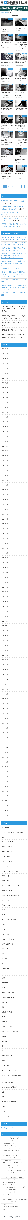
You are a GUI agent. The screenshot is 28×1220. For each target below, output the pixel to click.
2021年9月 (5, 635)
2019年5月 (5, 771)
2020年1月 (5, 733)
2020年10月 (5, 689)
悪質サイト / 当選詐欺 (8, 992)
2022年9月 (5, 577)
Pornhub (22, 1177)
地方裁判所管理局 (19, 1197)
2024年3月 (5, 490)
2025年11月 (5, 392)
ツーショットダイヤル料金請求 (10, 871)
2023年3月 (5, 548)
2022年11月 (5, 567)
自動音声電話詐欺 (7, 1055)
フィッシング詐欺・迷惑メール (10, 895)
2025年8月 (5, 407)
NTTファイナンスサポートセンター (10, 1177)
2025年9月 (5, 402)
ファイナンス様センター (8, 1197)
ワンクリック (5, 934)
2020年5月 (5, 713)
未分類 (3, 1017)
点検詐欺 (4, 1036)
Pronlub (11, 1179)
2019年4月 (5, 776)
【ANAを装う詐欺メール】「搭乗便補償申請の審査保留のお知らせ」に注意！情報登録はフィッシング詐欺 (14, 287)
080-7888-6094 (6, 1138)
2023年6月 (5, 533)
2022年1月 (5, 616)
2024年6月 (5, 475)
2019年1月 (5, 791)
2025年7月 (5, 412)
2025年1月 (5, 441)
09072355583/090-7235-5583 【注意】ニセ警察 (13, 281)
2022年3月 (5, 606)
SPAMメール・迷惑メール (9, 842)
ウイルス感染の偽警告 (8, 846)
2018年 (6, 12)
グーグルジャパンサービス (8, 1192)
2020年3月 (5, 723)
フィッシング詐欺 (7, 890)
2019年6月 (5, 767)
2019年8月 (5, 757)
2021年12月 (5, 621)
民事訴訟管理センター (7, 1204)
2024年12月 (5, 446)
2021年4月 (5, 660)
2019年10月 (5, 747)
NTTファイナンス (21, 1170)
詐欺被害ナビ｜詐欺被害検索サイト (15, 1216)
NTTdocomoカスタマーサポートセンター (11, 1160)
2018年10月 (5, 805)
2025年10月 (5, 397)
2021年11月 (5, 626)
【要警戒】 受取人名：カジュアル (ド (12, 269)
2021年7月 (5, 645)
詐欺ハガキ (5, 1060)
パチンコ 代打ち (6, 876)
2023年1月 (5, 558)
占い (3, 963)
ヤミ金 (3, 914)
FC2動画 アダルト (6, 1153)
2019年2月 (5, 786)
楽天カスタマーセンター (21, 1199)
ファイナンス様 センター (8, 1194)
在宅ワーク (5, 973)
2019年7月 (5, 762)
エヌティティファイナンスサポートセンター (12, 1189)
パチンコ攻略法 (6, 881)
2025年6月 (5, 417)
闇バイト (4, 1111)
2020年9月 (5, 694)
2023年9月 (5, 519)
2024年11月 (5, 451)
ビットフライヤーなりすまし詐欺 (11, 885)
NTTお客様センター (7, 1165)
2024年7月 (5, 470)
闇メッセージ (5, 1116)
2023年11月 (5, 509)
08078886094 (15, 1138)
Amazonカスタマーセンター (9, 1143)
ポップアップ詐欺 (7, 905)
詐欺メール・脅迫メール (9, 1070)
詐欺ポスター (5, 1065)
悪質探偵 (4, 1002)
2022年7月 (5, 587)
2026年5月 (5, 363)
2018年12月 (5, 796)
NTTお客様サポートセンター (20, 1162)
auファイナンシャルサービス (9, 1145)
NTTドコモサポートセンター (9, 1170)
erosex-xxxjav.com (6, 1150)
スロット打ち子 (6, 856)
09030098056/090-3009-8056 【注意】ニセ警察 (13, 294)
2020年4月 (5, 718)
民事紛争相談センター (14, 1202)
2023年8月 (5, 524)
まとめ (3, 910)
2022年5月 (5, 596)
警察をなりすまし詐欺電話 (9, 1087)
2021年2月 (5, 669)
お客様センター (12, 1182)
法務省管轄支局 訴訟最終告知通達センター (12, 1206)
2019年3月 (5, 781)
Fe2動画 (14, 1153)
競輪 (3, 1046)
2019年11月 (5, 742)
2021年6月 (5, 650)
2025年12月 (5, 388)
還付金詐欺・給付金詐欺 (9, 1101)
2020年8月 (5, 699)
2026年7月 (5, 353)
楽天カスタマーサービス (8, 1199)
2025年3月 (5, 431)
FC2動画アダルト (17, 1150)
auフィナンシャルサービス (8, 1148)
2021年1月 (5, 674)
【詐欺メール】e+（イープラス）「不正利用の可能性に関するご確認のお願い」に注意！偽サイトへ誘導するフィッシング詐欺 (14, 256)
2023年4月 (5, 543)
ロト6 (3, 924)
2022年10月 (5, 572)
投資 (3, 1007)
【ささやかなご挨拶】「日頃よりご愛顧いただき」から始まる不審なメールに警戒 (13, 244)
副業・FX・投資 (6, 958)
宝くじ (3, 978)
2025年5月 (5, 421)
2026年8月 (5, 349)
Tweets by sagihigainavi (8, 1128)
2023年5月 (5, 538)
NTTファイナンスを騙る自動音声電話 (12, 832)
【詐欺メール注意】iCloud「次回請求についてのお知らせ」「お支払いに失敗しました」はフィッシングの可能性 (14, 274)
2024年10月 (5, 456)
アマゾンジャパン (20, 1187)
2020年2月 (5, 728)
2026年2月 (5, 378)
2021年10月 (5, 630)
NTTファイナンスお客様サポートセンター (11, 1175)
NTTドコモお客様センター (8, 1167)
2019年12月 (5, 737)
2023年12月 (5, 504)
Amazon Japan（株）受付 (8, 1140)
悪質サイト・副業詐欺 (8, 997)
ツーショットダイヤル (8, 866)
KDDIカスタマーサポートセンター (10, 1155)
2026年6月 (5, 358)
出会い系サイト (6, 949)
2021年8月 (5, 640)
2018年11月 (5, 801)
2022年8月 (5, 582)
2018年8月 (5, 815)
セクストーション (7, 861)
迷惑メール (5, 1097)
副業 (3, 953)
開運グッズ (5, 1106)
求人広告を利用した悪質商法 (10, 1031)
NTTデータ (16, 1165)
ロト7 (3, 929)
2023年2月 (5, 553)
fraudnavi (16, 226)
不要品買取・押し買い (8, 939)
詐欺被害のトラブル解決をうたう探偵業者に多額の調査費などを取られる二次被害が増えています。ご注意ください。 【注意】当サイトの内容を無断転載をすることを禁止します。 (14, 9)
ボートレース (5, 900)
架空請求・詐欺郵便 (7, 1026)
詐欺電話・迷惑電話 (7, 1082)
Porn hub (5, 1179)
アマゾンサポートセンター (8, 1187)
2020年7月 (5, 703)
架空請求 (4, 1021)
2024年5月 (5, 480)
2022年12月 (5, 562)
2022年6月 (5, 592)
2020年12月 (5, 679)
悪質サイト (5, 987)
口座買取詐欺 (5, 968)
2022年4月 (5, 601)
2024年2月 (5, 494)
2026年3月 (5, 373)
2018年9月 (5, 810)
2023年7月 (5, 528)
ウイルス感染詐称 (7, 851)
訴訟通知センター (6, 1209)
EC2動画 (18, 1148)
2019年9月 (5, 752)
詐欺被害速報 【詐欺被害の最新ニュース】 (13, 1076)
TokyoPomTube (18, 1179)
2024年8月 (5, 465)
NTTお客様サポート (7, 1162)
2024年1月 (5, 499)
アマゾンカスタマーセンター (9, 1184)
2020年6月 (5, 708)
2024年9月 (5, 460)
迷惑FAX (4, 1092)
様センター (5, 1202)
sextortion (4, 837)
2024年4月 (5, 485)
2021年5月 (5, 655)
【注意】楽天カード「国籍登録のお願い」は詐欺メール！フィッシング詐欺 (14, 249)
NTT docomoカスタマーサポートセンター (11, 1158)
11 (19, 186)
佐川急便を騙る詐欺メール (9, 944)
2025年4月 (5, 426)
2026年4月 (5, 368)
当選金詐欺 (5, 983)
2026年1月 (5, 383)
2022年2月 (5, 611)
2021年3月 (5, 664)
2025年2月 (5, 436)
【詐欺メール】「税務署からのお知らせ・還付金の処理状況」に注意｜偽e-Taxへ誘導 (13, 238)
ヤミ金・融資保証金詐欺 (9, 919)
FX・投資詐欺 (6, 827)
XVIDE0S (5, 1182)
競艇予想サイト (6, 1041)
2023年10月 (5, 514)
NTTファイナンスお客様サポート (10, 1172)
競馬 (3, 1051)
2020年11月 (5, 684)
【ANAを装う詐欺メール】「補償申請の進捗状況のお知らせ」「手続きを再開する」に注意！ (13, 263)
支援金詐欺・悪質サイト (9, 1012)
